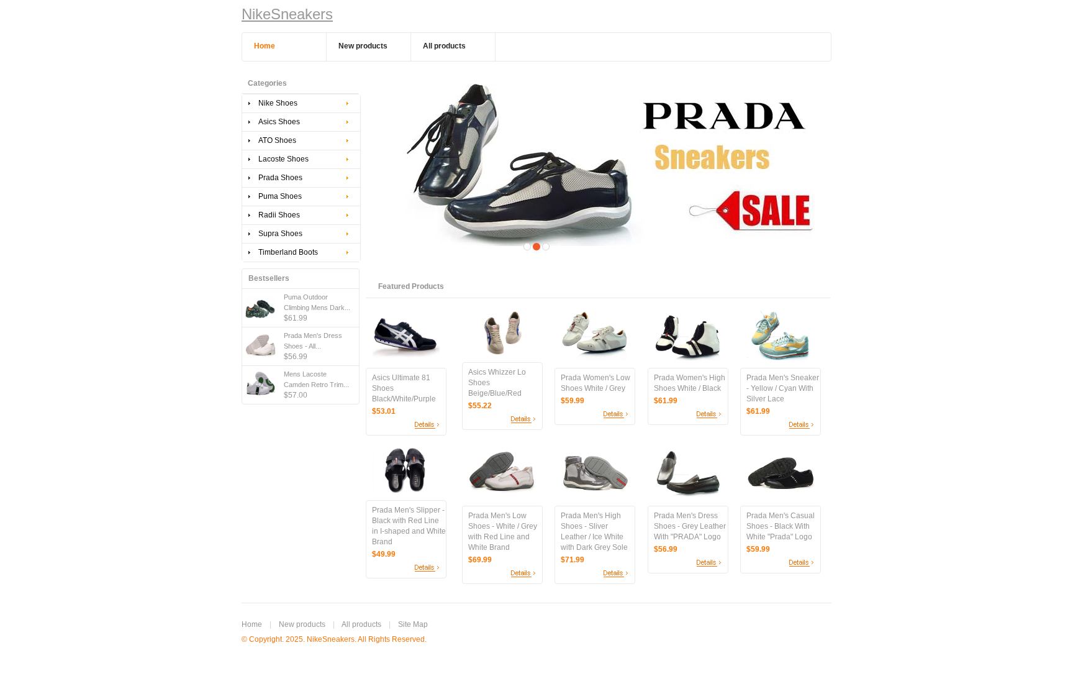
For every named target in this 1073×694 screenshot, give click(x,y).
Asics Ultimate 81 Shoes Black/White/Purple (404, 388)
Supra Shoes (280, 233)
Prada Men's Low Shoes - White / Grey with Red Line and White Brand (502, 531)
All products (361, 624)
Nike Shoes (277, 103)
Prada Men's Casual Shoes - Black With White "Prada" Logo (780, 526)
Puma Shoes (280, 196)
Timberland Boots (288, 252)
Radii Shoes (279, 215)
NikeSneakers (287, 14)
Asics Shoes (279, 121)
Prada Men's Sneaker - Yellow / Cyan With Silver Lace (782, 388)
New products (302, 624)
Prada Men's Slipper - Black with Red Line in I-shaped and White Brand (409, 526)
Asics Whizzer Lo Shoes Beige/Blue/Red (497, 383)
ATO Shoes (277, 140)
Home (252, 624)
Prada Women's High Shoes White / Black (689, 383)
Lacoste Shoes (283, 159)
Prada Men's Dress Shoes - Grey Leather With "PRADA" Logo (690, 526)
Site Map (413, 624)
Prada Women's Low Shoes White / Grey (595, 383)
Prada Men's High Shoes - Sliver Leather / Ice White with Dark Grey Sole (594, 531)
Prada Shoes (280, 177)
